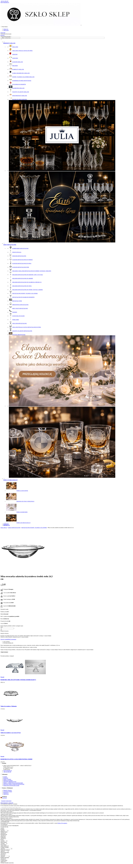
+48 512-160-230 (4, 1)
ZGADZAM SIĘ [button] (4, 826)
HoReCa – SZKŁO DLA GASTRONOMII (13, 783)
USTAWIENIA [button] (4, 824)
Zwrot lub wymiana (7, 791)
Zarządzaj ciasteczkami (6, 800)
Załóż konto (6, 30)
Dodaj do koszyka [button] (5, 631)
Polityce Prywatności (62, 823)
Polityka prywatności (8, 780)
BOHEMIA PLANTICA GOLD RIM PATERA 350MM (16, 759)
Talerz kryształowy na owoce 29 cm (11, 732)
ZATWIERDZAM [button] (5, 821)
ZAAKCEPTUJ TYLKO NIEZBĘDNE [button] (10, 825)
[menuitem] (53, 142)
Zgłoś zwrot (6, 794)
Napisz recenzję (4, 652)
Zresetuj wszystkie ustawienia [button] (7, 862)
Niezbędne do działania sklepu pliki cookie (11, 807)
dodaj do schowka (5, 633)
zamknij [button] (2, 828)
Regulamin (5, 778)
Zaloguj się (5, 29)
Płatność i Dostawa (7, 790)
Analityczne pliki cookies (6, 814)
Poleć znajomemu (12, 639)
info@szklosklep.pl (5, 2)
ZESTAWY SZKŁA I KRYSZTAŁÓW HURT (13, 784)
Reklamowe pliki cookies (6, 818)
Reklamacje (5, 792)
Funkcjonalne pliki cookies (6, 811)
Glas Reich (4, 797)
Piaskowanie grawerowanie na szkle (11, 785)
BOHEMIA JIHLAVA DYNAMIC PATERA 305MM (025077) (18, 679)
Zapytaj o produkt (4, 639)
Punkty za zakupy (7, 779)
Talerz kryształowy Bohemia (9, 706)
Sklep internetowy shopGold (7, 802)
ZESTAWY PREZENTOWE (9, 781)
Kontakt (5, 776)
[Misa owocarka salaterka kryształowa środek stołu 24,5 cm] (23, 573)
